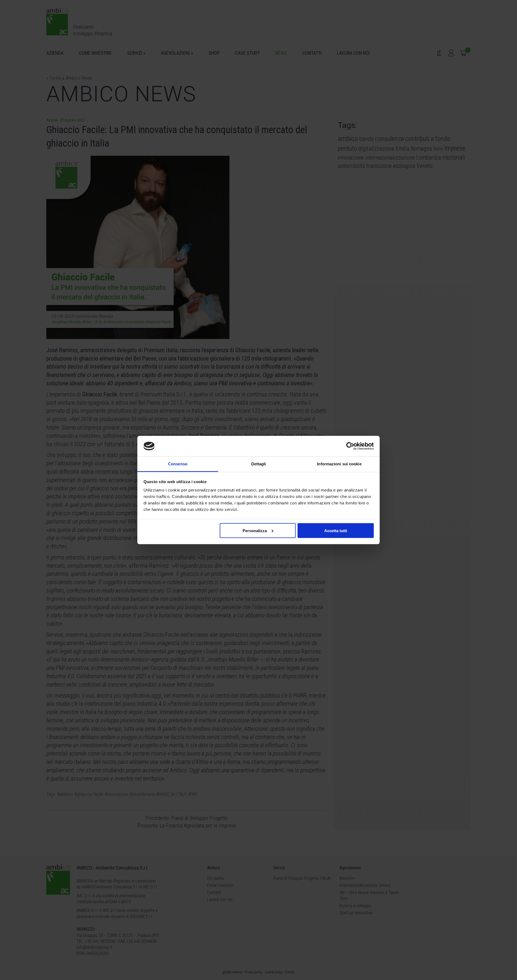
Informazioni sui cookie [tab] (339, 464)
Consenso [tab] (177, 464)
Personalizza (255, 530)
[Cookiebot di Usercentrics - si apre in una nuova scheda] (350, 446)
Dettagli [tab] (258, 464)
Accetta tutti (335, 530)
